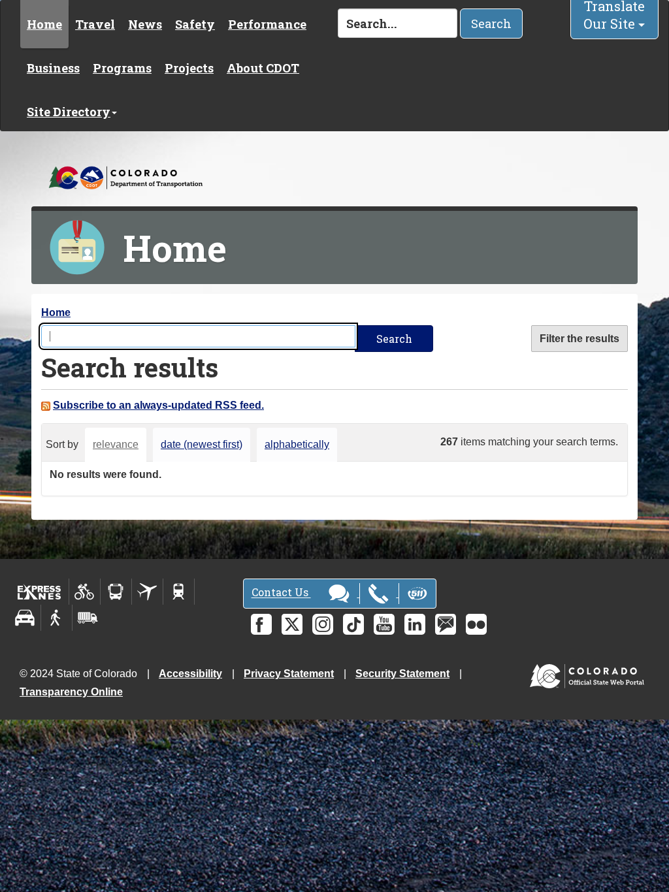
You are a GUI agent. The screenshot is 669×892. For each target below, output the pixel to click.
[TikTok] (353, 624)
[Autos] (25, 618)
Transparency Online (71, 691)
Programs (122, 68)
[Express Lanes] (39, 592)
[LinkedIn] (415, 624)
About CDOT (263, 68)
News (145, 24)
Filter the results (579, 338)
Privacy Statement (289, 673)
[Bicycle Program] (85, 592)
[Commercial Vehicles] (87, 618)
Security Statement (402, 673)
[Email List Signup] (445, 624)
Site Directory (68, 111)
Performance (267, 24)
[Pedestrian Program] (57, 618)
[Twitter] (292, 624)
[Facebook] (261, 624)
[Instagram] (322, 624)
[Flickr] (476, 624)
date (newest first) (201, 444)
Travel (95, 24)
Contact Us (281, 592)
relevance (116, 444)
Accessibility (190, 673)
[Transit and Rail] (116, 592)
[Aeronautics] (147, 592)
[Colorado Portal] (589, 672)
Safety (195, 24)
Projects (189, 68)
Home (44, 24)
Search (491, 23)
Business (53, 68)
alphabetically (297, 444)
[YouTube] (384, 624)
